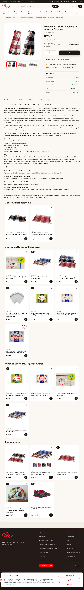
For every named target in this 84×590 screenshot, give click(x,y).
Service (59, 12)
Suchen (55, 6)
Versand (57, 40)
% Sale (77, 12)
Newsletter (42, 556)
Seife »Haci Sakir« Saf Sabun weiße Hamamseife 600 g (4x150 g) (67, 314)
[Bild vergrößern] (38, 26)
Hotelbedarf (43, 12)
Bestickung (5, 1)
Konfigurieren (69, 580)
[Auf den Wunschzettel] (6, 29)
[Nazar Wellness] (6, 6)
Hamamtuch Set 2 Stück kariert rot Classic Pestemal (67, 473)
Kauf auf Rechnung (15, 1)
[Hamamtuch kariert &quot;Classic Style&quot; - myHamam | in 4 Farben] (42, 457)
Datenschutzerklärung (10, 584)
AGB (68, 540)
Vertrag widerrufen (46, 565)
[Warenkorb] (80, 6)
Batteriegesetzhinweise (73, 552)
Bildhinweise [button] (78, 566)
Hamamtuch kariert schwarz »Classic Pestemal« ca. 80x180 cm (16, 233)
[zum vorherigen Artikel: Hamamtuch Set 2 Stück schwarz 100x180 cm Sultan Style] (68, 18)
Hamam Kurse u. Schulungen (47, 544)
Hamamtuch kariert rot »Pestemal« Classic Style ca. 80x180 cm (41, 234)
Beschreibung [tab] (8, 100)
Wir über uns (42, 536)
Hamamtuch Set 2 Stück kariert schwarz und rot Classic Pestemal (15, 473)
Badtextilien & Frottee (18, 12)
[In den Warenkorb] (5, 22)
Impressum (70, 548)
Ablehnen (69, 584)
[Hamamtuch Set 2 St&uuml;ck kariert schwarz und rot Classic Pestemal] (17, 457)
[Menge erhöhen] (56, 53)
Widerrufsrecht (71, 556)
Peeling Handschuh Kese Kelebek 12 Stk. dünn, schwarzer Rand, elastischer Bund (16, 315)
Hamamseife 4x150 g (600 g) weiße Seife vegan (16, 277)
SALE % (25, 1)
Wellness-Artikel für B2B (46, 540)
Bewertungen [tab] (45, 100)
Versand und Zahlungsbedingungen (49, 548)
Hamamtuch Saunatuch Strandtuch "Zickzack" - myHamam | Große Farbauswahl (16, 510)
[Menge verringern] (46, 53)
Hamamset (76, 92)
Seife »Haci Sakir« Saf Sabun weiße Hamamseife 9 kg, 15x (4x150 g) (16, 351)
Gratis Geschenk (43, 552)
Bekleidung (68, 12)
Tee (52, 12)
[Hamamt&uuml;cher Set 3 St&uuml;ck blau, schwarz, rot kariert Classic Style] (67, 261)
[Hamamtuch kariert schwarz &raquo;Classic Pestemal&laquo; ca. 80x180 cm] (17, 217)
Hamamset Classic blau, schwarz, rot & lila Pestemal (41, 277)
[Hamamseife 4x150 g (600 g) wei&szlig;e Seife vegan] (17, 261)
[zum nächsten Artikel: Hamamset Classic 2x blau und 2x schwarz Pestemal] (65, 18)
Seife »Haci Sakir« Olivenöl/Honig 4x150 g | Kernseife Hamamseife (41, 314)
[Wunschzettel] (76, 6)
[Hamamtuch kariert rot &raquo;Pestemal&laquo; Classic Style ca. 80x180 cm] (42, 217)
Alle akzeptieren (69, 575)
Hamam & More (6, 12)
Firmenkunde (32, 1)
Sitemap (69, 544)
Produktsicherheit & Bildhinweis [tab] (27, 100)
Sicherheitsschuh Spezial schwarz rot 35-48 (41, 508)
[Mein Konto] (72, 6)
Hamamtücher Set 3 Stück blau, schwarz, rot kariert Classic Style (66, 277)
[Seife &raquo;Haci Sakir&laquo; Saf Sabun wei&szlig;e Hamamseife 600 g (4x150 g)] (67, 298)
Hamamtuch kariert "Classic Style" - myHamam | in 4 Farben (41, 473)
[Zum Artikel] (51, 477)
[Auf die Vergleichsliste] (6, 26)
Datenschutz (70, 536)
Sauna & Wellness (30, 12)
